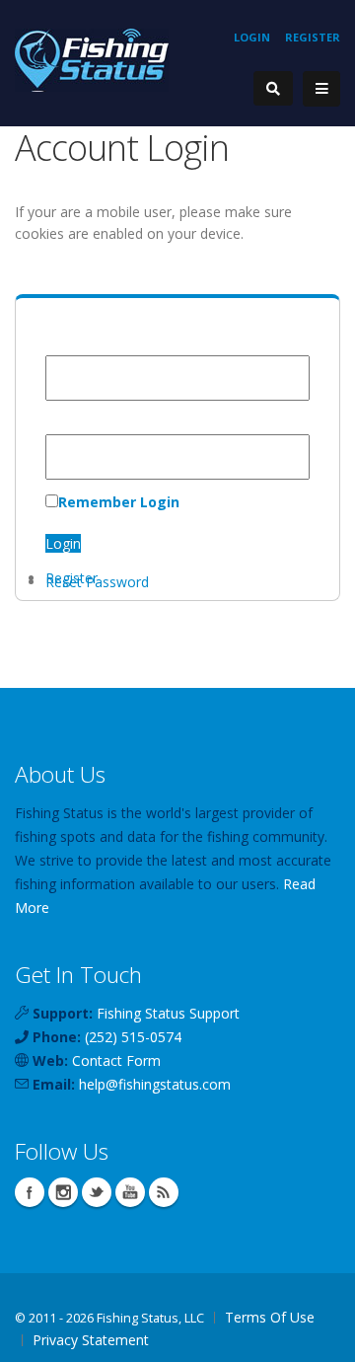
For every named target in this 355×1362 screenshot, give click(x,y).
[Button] (321, 89)
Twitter (96, 1192)
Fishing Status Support (168, 1013)
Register (312, 37)
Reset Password (97, 581)
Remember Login (118, 501)
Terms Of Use (270, 1317)
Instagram (63, 1192)
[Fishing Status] (92, 58)
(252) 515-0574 (133, 1036)
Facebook (29, 1192)
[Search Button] (273, 88)
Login (252, 37)
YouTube (130, 1192)
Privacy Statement (91, 1339)
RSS (163, 1192)
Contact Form (116, 1060)
